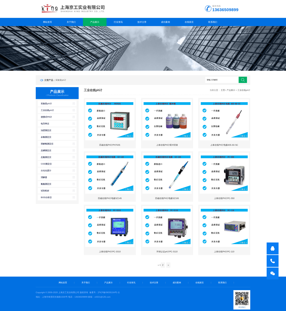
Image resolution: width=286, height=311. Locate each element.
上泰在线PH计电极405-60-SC (224, 145)
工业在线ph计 (47, 110)
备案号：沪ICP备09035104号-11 (104, 292)
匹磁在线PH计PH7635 (109, 145)
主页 (223, 90)
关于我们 (71, 22)
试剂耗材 (45, 190)
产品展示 (94, 22)
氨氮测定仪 (46, 184)
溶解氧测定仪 (47, 144)
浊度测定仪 (46, 130)
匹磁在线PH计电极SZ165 (167, 198)
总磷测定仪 (46, 150)
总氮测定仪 (46, 157)
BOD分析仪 (46, 197)
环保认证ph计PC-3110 (167, 251)
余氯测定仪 (46, 137)
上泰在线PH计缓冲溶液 (167, 145)
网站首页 (47, 22)
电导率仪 (45, 123)
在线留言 (189, 22)
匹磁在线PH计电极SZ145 (110, 198)
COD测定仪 (46, 164)
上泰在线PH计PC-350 (224, 198)
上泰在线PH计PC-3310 (110, 251)
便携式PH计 (46, 117)
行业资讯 (118, 22)
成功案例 (165, 22)
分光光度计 (46, 170)
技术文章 (141, 22)
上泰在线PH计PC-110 (224, 251)
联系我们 (212, 22)
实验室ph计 (60, 80)
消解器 (44, 177)
